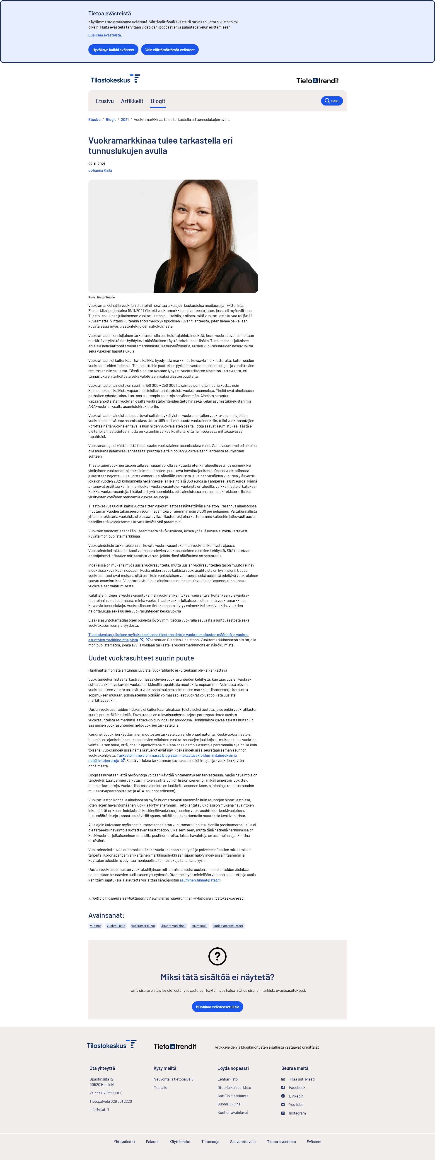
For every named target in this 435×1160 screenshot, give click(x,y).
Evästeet (314, 1141)
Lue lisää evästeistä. (105, 35)
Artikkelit (132, 100)
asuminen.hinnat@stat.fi (200, 880)
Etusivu (105, 100)
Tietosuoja (210, 1141)
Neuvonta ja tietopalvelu (173, 1079)
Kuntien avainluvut (233, 1112)
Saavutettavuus (243, 1141)
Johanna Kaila (100, 170)
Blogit (158, 100)
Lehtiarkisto (240, 1079)
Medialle (160, 1087)
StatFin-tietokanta (245, 1095)
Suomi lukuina (229, 1104)
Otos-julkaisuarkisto (246, 1087)
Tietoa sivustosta (281, 1141)
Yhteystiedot (124, 1141)
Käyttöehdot (180, 1141)
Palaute (152, 1141)
